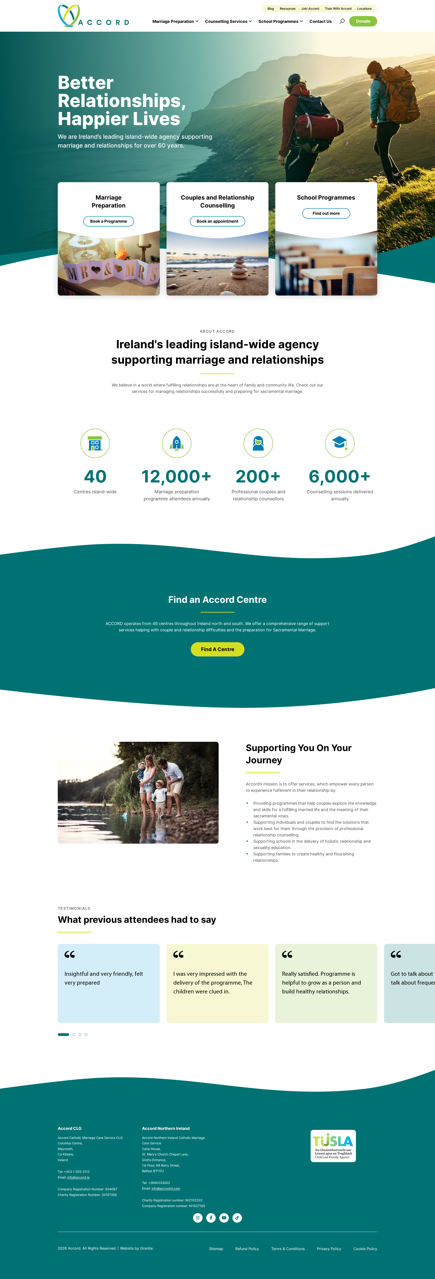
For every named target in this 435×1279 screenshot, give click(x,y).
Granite (146, 1248)
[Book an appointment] (217, 239)
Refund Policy (247, 1248)
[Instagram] (198, 1218)
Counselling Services (226, 21)
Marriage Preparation (173, 21)
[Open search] (342, 21)
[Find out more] (326, 239)
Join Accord (310, 8)
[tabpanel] (108, 983)
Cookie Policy (365, 1248)
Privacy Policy (329, 1248)
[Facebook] (211, 1218)
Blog (271, 8)
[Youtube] (224, 1218)
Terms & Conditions (288, 1248)
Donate (363, 21)
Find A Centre (217, 649)
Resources (288, 8)
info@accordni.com (166, 1188)
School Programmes (278, 21)
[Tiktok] (237, 1218)
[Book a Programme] (109, 239)
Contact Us (320, 21)
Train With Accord (338, 8)
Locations (364, 8)
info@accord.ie (78, 1177)
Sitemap (216, 1248)
